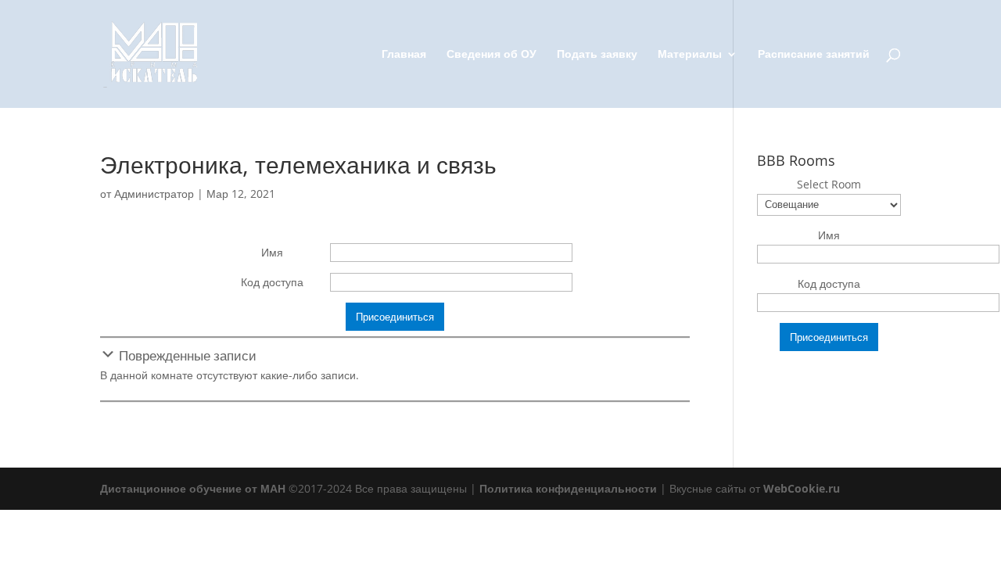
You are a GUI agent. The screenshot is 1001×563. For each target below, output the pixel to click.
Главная (404, 54)
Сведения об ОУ (491, 54)
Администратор (154, 193)
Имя (272, 252)
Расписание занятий (814, 54)
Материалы (690, 54)
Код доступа (272, 281)
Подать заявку (597, 54)
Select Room (829, 184)
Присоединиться (395, 317)
